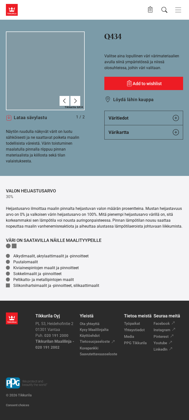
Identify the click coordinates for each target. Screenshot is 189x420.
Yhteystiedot (134, 330)
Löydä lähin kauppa (133, 99)
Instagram (162, 330)
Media (129, 336)
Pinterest (161, 336)
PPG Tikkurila (135, 343)
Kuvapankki (89, 348)
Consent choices (17, 405)
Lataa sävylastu (30, 117)
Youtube (160, 343)
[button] (150, 9)
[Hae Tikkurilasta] (164, 10)
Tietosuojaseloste (95, 341)
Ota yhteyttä (89, 324)
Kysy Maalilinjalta (94, 329)
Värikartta (119, 132)
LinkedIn (160, 349)
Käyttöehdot (90, 335)
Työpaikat (132, 323)
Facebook (162, 323)
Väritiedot (118, 118)
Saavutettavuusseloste (98, 354)
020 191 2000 (56, 335)
